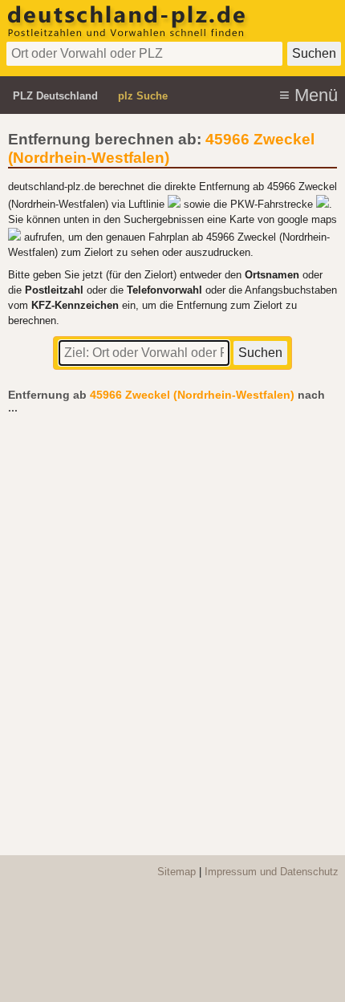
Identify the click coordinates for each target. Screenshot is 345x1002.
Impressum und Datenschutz (272, 872)
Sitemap (176, 872)
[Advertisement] (172, 626)
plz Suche (143, 96)
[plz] (128, 35)
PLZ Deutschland (55, 96)
